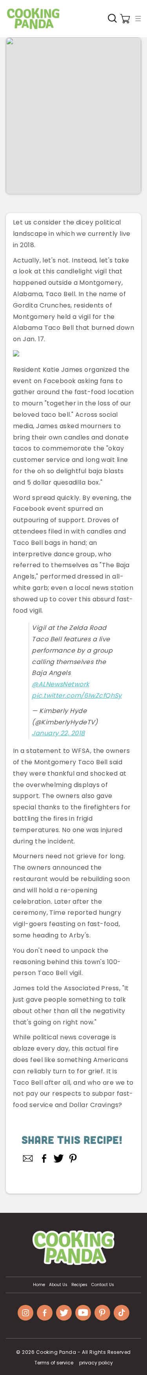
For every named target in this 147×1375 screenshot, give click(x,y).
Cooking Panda (56, 1352)
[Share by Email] (28, 1158)
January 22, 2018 (58, 733)
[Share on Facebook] (44, 1158)
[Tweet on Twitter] (58, 1158)
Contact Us (102, 1285)
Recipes (79, 1285)
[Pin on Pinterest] (73, 1158)
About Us (58, 1285)
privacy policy (96, 1362)
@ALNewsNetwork (60, 684)
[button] (138, 18)
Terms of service (53, 1362)
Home (39, 1285)
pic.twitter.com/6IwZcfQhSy (77, 695)
